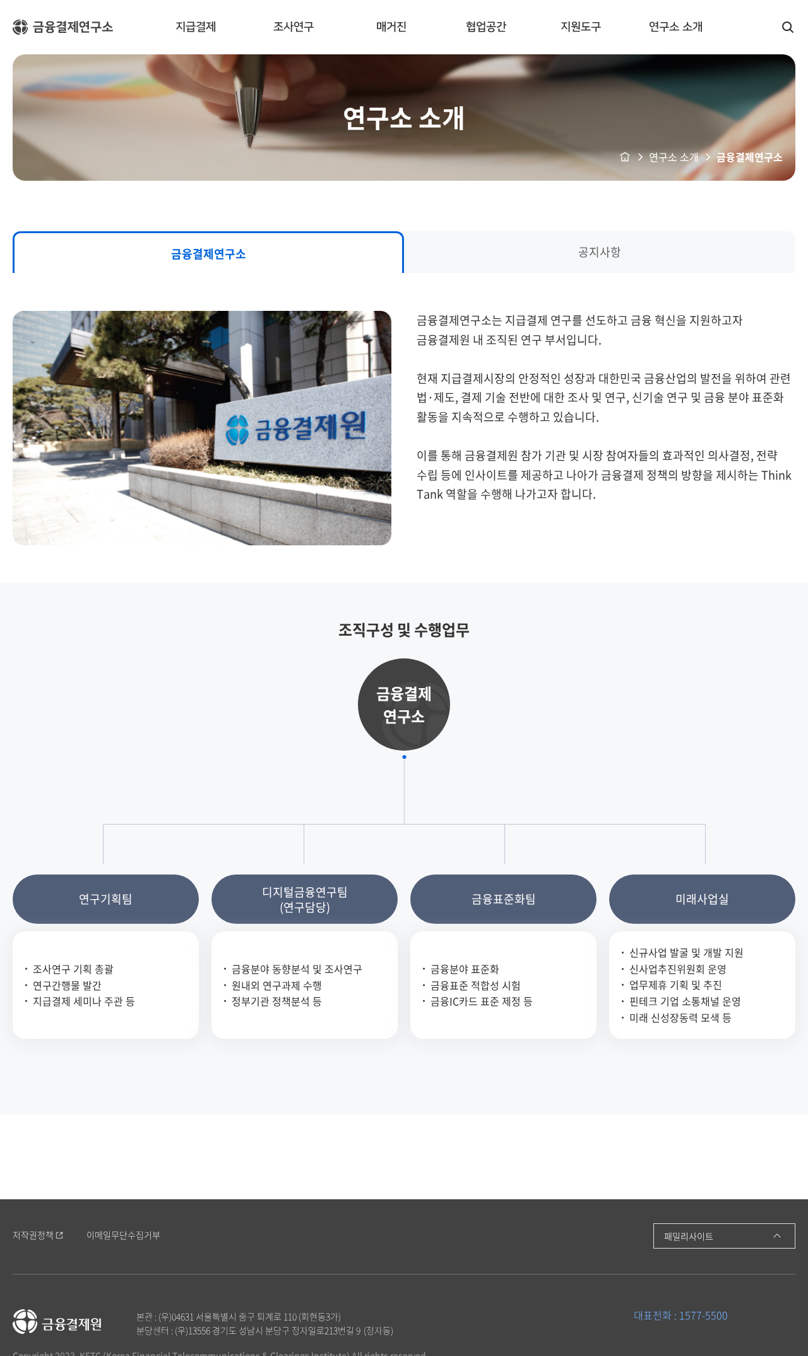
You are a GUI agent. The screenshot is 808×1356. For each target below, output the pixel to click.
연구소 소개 (676, 27)
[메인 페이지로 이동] (63, 27)
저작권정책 (33, 1235)
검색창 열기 (787, 27)
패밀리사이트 (688, 1236)
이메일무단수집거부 (123, 1235)
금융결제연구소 (208, 253)
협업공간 (486, 27)
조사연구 (293, 27)
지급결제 (195, 27)
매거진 (391, 27)
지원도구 (581, 27)
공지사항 (599, 251)
